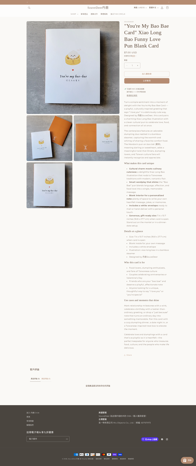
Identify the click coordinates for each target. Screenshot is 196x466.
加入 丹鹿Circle (33, 413)
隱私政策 (107, 459)
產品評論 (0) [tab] (35, 379)
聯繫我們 (30, 425)
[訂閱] (66, 439)
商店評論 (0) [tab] (46, 379)
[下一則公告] (168, 2)
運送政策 (123, 459)
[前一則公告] (27, 2)
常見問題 (30, 421)
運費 (133, 56)
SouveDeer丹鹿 (73, 459)
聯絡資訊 (131, 459)
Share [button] (129, 355)
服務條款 (115, 459)
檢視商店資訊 (132, 96)
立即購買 (147, 81)
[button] (29, 7)
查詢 (28, 417)
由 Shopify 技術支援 (86, 459)
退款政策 (99, 459)
